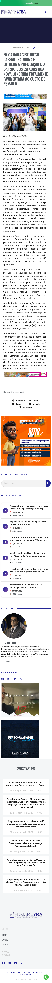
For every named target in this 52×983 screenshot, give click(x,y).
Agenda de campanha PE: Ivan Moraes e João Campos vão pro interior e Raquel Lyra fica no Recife (26, 862)
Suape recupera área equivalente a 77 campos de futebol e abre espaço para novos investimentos (26, 824)
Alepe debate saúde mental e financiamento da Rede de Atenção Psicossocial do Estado (26, 843)
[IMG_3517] (26, 465)
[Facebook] (2, 679)
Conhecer (7, 661)
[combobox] (23, 483)
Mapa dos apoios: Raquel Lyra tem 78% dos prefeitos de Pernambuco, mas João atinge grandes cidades (26, 882)
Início (4, 935)
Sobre (5, 940)
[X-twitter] (20, 679)
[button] (45, 12)
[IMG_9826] (26, 5)
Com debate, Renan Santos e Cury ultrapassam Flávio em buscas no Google (26, 784)
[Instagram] (8, 679)
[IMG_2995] (25, 376)
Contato (6, 944)
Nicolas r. (33, 980)
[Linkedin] (14, 679)
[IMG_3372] (25, 98)
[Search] (48, 483)
